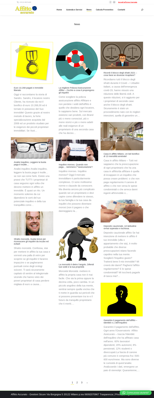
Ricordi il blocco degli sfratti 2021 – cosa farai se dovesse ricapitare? (120, 74)
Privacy (119, 394)
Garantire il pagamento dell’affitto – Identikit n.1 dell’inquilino (120, 321)
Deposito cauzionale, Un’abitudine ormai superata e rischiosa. (120, 227)
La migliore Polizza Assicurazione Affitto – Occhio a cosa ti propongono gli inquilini (76, 90)
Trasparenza (106, 394)
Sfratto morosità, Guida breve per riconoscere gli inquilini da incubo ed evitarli (31, 241)
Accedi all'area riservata (127, 2)
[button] (136, 392)
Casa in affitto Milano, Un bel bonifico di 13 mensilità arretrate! (121, 155)
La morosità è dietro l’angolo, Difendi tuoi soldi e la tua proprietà (76, 265)
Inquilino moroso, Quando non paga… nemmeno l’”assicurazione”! (76, 165)
